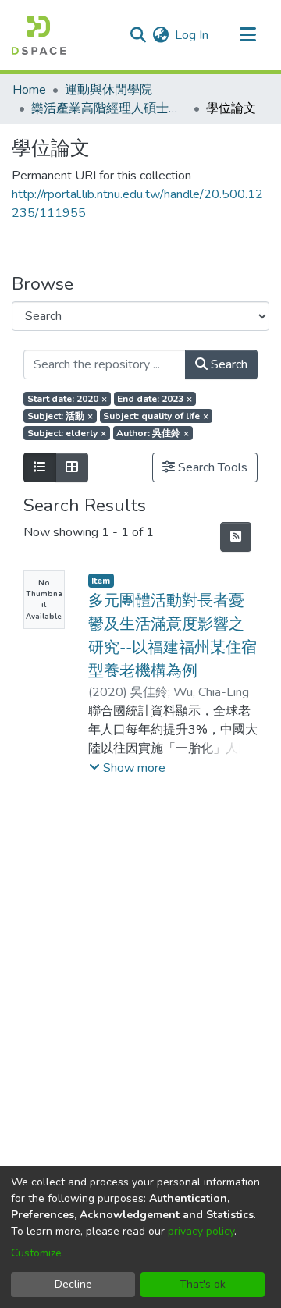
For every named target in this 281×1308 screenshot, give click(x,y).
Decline (73, 1284)
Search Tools (211, 467)
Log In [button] (192, 35)
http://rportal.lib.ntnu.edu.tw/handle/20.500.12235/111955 (137, 204)
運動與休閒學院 (108, 89)
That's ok (203, 1284)
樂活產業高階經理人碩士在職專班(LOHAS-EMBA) (109, 108)
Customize (36, 1253)
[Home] (39, 35)
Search (227, 364)
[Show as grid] (71, 467)
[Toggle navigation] (247, 35)
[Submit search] (138, 35)
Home (29, 89)
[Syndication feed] (235, 537)
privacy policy (201, 1231)
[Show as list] (39, 467)
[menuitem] (160, 35)
